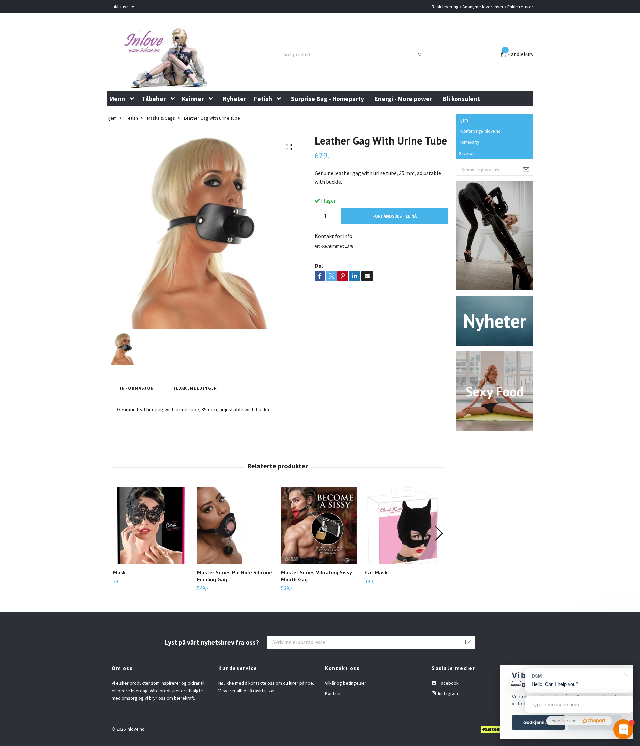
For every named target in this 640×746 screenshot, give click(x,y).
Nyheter (234, 131)
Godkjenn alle (538, 722)
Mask (119, 605)
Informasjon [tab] (137, 421)
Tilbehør (153, 131)
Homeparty (469, 175)
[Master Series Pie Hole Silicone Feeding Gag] (235, 558)
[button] (133, 131)
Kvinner (193, 131)
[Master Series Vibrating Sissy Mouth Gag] (319, 558)
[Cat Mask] (403, 558)
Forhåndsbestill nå (394, 248)
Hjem (463, 153)
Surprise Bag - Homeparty (327, 131)
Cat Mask (376, 605)
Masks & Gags (161, 151)
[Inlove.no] (181, 71)
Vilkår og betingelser (345, 716)
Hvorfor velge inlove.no (480, 164)
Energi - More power (403, 131)
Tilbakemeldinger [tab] (194, 421)
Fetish (263, 131)
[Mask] (151, 558)
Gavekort (467, 186)
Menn (117, 131)
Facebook (448, 716)
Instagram (447, 726)
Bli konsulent (461, 131)
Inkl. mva (121, 6)
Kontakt (333, 726)
